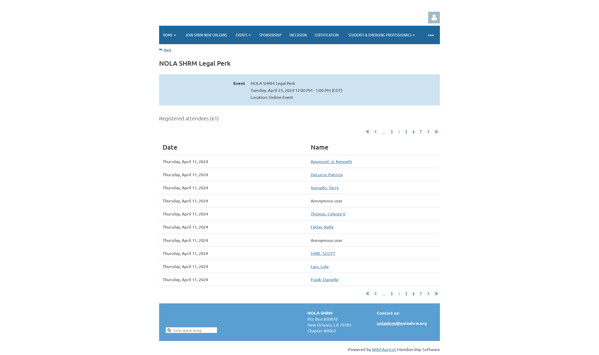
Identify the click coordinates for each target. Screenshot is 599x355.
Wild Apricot (384, 349)
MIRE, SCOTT (323, 253)
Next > (428, 131)
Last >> (436, 131)
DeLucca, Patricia (327, 174)
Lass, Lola (320, 266)
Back (167, 50)
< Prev (375, 131)
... (384, 131)
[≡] (430, 35)
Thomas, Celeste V (328, 213)
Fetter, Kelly (322, 226)
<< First (367, 131)
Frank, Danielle (325, 279)
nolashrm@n (390, 323)
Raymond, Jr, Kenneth (331, 161)
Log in (434, 17)
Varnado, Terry (325, 187)
